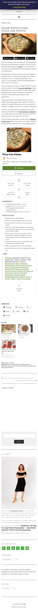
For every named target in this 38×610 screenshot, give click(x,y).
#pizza (18, 264)
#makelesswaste (11, 277)
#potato (24, 264)
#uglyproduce (24, 277)
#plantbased (10, 264)
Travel (20, 364)
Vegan (23, 364)
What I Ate (28, 364)
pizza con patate (19, 365)
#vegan (22, 262)
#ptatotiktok (10, 269)
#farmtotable (20, 275)
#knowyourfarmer (12, 273)
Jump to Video (20, 58)
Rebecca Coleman (10, 362)
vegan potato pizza (8, 367)
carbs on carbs (7, 365)
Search (19, 441)
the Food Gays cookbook (27, 112)
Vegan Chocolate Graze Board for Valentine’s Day (8, 351)
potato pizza (27, 365)
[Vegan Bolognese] (25, 328)
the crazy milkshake (25, 88)
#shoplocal (21, 271)
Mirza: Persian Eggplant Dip (24, 380)
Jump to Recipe (9, 58)
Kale (24, 604)
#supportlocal (10, 271)
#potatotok (24, 267)
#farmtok (23, 273)
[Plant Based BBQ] (8, 328)
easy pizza (13, 365)
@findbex (8, 258)
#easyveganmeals (12, 267)
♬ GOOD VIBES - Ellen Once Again (18, 278)
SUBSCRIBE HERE (19, 7)
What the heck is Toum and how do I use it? (18, 378)
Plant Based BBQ (6, 333)
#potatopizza (10, 265)
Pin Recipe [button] (20, 173)
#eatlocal (29, 271)
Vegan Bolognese (23, 333)
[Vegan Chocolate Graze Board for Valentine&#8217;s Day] (8, 344)
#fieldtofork (9, 275)
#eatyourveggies (22, 269)
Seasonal (17, 364)
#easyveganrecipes (24, 265)
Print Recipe (31, 58)
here (20, 66)
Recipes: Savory (11, 364)
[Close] (36, 2)
